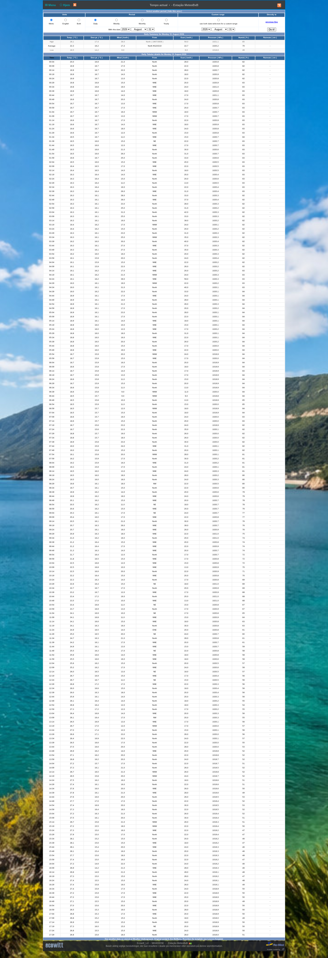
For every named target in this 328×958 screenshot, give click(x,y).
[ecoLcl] (55, 945)
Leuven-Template (215, 939)
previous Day (272, 22)
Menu (52, 5)
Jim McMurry (175, 939)
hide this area (174, 11)
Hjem (66, 5)
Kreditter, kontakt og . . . (274, 949)
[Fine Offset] (274, 944)
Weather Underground (142, 939)
